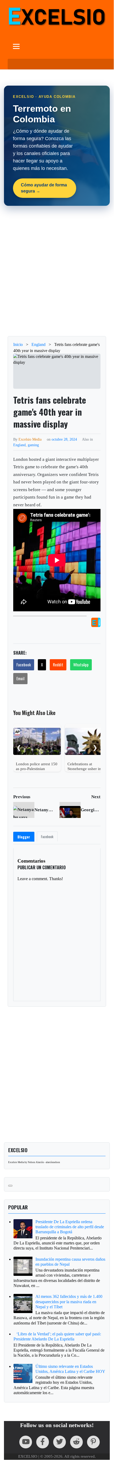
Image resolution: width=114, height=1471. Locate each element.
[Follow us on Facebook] (42, 1442)
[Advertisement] (57, 271)
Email (20, 678)
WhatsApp (81, 664)
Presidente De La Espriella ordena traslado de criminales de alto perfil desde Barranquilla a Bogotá (69, 1226)
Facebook (23, 664)
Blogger (23, 836)
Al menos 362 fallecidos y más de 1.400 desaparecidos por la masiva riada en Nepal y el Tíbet (68, 1301)
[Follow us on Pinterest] (93, 1442)
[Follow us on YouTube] (25, 1442)
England (19, 445)
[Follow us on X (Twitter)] (59, 1442)
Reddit (58, 664)
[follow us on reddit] (76, 1442)
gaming (33, 445)
